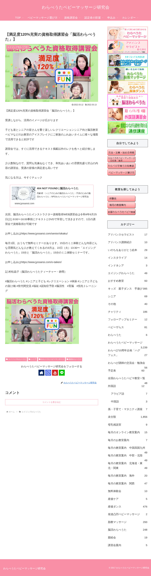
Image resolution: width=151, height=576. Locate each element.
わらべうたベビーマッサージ (52, 359)
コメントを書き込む (51, 402)
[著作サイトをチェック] (41, 373)
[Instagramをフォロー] (48, 373)
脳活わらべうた (75, 359)
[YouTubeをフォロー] (55, 373)
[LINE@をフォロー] (62, 373)
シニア (33, 359)
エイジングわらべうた (17, 359)
